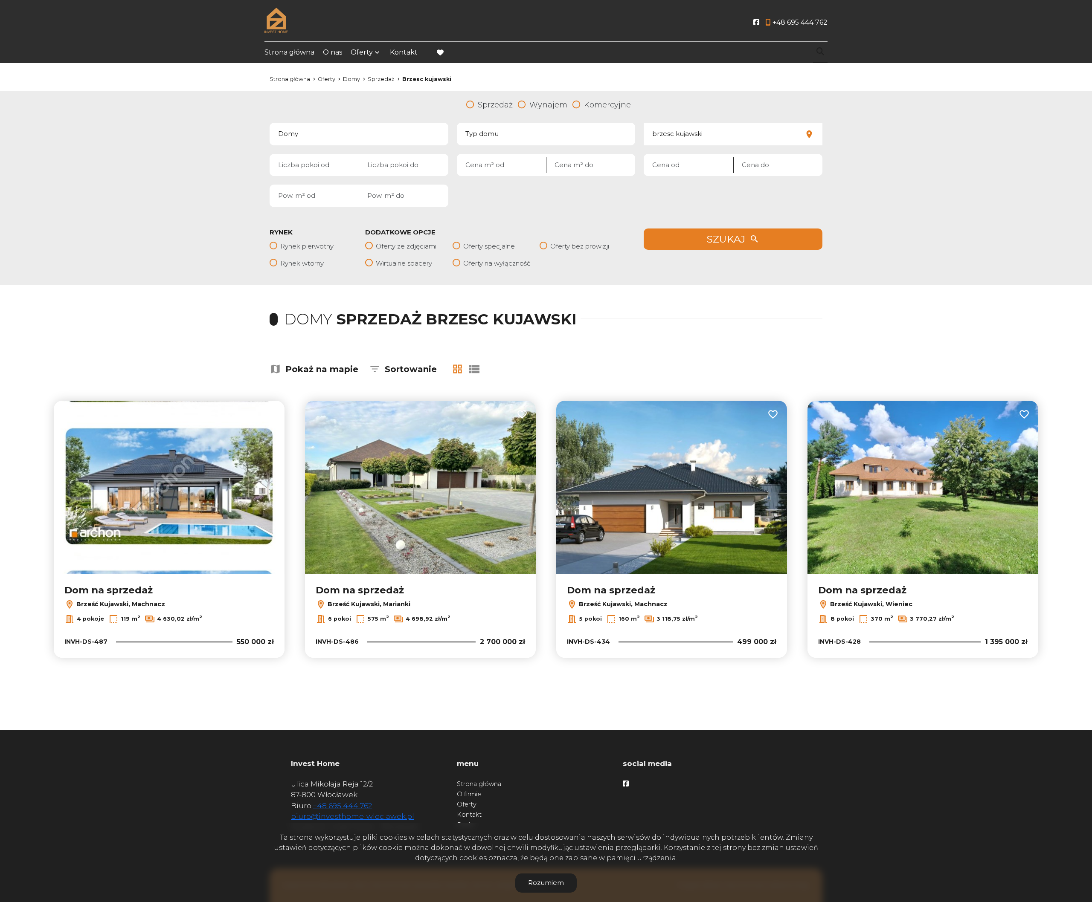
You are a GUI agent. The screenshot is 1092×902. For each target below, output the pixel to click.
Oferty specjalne (489, 246)
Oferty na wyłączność (496, 263)
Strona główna (289, 52)
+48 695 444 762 (342, 805)
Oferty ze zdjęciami (406, 246)
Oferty (362, 52)
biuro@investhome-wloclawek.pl (352, 816)
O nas (332, 52)
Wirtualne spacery (404, 263)
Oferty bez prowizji (579, 246)
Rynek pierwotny (307, 246)
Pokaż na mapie (321, 369)
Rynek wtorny (302, 263)
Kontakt (404, 52)
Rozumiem (546, 883)
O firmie (469, 794)
